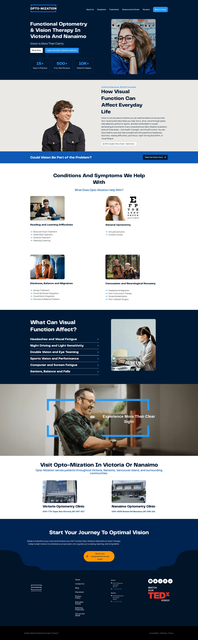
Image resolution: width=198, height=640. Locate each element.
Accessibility (154, 633)
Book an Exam (160, 9)
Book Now (36, 50)
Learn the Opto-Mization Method (62, 50)
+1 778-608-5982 (117, 589)
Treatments (114, 9)
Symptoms (101, 9)
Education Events (79, 603)
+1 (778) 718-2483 (117, 601)
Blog (77, 588)
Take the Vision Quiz (154, 157)
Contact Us (79, 584)
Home (77, 580)
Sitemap (163, 633)
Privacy (170, 633)
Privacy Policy (78, 597)
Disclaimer (79, 592)
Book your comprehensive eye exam (100, 556)
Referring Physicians (79, 609)
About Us (90, 9)
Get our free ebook (80, 614)
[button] (64, 339)
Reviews (146, 9)
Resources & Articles (130, 9)
